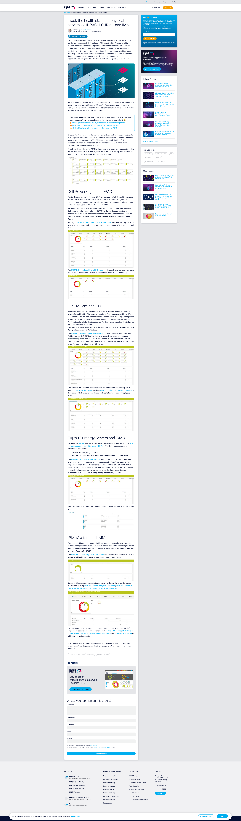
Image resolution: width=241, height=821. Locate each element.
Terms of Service (107, 747)
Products (81, 8)
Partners (122, 8)
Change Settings (206, 816)
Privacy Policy (97, 747)
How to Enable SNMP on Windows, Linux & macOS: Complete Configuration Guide (164, 197)
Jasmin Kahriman (85, 30)
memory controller (125, 390)
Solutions (92, 8)
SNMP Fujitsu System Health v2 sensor (85, 460)
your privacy (158, 28)
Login (165, 2)
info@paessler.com (161, 785)
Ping (109, 631)
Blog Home (67, 12)
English (174, 2)
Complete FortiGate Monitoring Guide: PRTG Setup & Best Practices (163, 205)
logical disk (88, 390)
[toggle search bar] (175, 7)
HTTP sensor (116, 631)
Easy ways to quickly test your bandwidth (163, 214)
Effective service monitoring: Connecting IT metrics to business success (164, 133)
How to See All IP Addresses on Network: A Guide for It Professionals (164, 177)
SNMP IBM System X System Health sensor (87, 555)
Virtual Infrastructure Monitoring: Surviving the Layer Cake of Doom (163, 85)
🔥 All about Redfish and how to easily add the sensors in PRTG (93, 128)
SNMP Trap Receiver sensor (100, 633)
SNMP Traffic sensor (81, 633)
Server (91, 655)
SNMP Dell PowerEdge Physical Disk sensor (87, 270)
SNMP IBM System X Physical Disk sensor (99, 586)
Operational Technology (154, 161)
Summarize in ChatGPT (78, 36)
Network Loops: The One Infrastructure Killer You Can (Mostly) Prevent (164, 104)
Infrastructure (161, 154)
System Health (103, 655)
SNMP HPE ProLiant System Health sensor (87, 333)
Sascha (81, 443)
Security (158, 157)
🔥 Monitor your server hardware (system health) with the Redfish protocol (97, 123)
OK (222, 816)
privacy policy (93, 745)
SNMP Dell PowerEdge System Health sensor (94, 222)
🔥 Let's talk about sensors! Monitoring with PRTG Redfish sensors (94, 125)
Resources (111, 8)
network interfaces (107, 390)
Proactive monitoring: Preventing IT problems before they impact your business (163, 124)
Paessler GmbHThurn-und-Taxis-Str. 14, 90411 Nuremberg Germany (163, 778)
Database (148, 154)
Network (148, 157)
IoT (171, 154)
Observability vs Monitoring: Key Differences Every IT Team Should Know (164, 94)
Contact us (158, 2)
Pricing (102, 8)
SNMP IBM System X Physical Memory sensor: (100, 588)
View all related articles (150, 141)
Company (149, 2)
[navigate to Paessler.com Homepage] (69, 7)
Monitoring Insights (77, 655)
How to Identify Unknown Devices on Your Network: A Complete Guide (164, 186)
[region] (120, 816)
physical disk (79, 390)
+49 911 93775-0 (160, 789)
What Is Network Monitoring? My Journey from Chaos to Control (163, 113)
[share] (69, 663)
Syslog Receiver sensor (123, 633)
